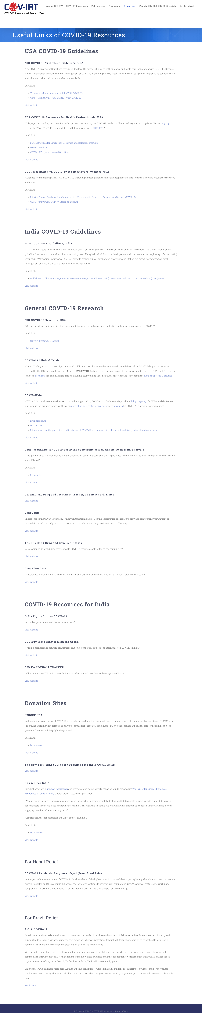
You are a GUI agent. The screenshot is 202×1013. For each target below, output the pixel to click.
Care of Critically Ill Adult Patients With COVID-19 (55, 97)
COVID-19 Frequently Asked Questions (50, 152)
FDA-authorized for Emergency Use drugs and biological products (64, 142)
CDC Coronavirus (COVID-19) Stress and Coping (54, 201)
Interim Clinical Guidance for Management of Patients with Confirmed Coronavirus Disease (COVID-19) (83, 197)
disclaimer (39, 375)
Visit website (31, 105)
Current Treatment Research (45, 340)
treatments (103, 405)
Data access (36, 425)
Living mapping (38, 420)
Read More (30, 985)
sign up (165, 123)
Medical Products (39, 147)
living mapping (138, 401)
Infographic (36, 475)
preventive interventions (83, 405)
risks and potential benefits (157, 375)
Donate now (36, 745)
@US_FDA (98, 128)
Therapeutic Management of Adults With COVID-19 (56, 93)
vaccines (118, 405)
